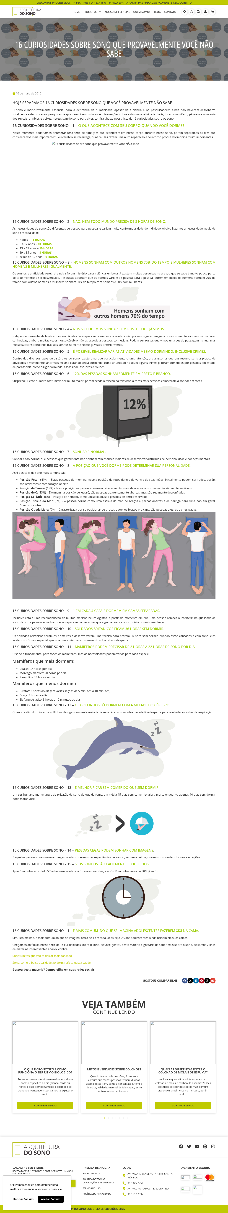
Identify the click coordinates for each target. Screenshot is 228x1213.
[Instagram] (213, 1146)
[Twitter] (189, 1146)
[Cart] (212, 12)
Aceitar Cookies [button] (50, 1199)
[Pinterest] (205, 1146)
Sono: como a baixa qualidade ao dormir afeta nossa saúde (51, 963)
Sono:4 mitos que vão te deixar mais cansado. (42, 956)
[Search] (198, 12)
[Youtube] (197, 1146)
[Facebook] (181, 1146)
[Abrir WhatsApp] (219, 1204)
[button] (185, 980)
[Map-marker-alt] (185, 12)
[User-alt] (205, 12)
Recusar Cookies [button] (23, 1199)
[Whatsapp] (191, 12)
